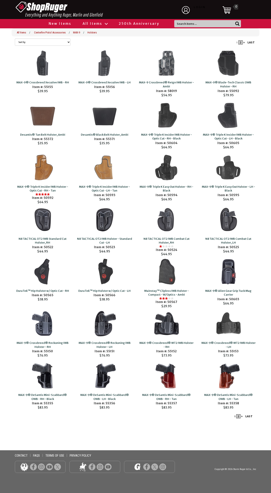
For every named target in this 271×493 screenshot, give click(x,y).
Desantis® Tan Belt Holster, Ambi (42, 134)
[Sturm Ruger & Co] (71, 9)
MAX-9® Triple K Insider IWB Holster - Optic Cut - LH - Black (228, 136)
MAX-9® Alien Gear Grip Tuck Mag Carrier (228, 293)
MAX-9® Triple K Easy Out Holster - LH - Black (228, 189)
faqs (36, 455)
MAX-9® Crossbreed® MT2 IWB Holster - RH (166, 345)
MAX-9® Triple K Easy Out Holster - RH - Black (166, 189)
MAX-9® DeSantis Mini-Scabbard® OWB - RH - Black (42, 397)
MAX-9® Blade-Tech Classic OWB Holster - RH (228, 84)
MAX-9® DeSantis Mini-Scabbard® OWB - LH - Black (104, 397)
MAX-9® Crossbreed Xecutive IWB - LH (104, 82)
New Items (60, 23)
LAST (251, 42)
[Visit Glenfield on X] (154, 466)
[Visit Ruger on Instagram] (41, 466)
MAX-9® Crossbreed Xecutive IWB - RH (42, 82)
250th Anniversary (139, 23)
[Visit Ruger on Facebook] (33, 466)
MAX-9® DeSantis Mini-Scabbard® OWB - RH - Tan (166, 397)
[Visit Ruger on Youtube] (49, 466)
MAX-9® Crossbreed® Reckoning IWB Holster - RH (43, 345)
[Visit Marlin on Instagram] (100, 466)
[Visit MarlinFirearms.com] (83, 466)
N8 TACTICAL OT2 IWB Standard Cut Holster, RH (42, 241)
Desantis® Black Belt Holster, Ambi (104, 134)
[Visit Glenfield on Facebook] (146, 466)
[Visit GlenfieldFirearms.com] (137, 466)
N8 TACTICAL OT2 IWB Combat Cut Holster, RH (166, 241)
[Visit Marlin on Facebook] (92, 466)
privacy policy (80, 455)
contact (21, 455)
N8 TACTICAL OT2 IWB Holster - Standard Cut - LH (104, 241)
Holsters (92, 32)
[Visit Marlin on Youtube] (108, 466)
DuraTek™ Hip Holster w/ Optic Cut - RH (42, 291)
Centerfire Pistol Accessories (50, 32)
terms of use (54, 455)
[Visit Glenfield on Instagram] (162, 466)
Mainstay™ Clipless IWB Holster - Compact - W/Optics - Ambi (166, 293)
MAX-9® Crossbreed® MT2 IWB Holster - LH (228, 345)
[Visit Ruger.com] (24, 466)
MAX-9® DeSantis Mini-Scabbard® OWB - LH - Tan (228, 397)
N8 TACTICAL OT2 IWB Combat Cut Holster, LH (228, 241)
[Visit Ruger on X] (57, 466)
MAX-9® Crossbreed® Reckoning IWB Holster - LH (105, 345)
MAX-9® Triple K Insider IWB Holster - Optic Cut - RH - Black (166, 136)
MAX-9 (76, 32)
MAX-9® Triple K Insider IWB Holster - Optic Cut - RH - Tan (42, 189)
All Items (93, 23)
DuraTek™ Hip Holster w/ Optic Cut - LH (104, 291)
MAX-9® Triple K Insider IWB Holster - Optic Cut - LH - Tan (104, 189)
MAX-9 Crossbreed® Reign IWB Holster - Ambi (166, 84)
